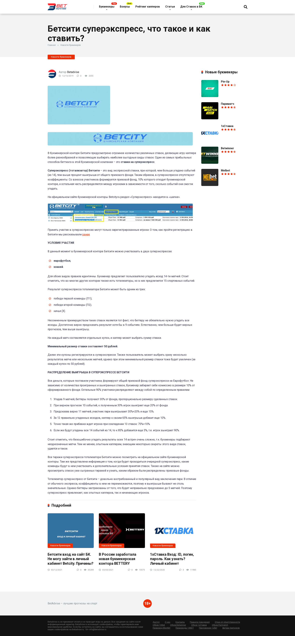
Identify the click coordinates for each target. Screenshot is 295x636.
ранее (86, 234)
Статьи (170, 6)
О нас (167, 622)
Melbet (225, 170)
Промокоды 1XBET (184, 628)
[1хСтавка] (209, 140)
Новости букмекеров (70, 45)
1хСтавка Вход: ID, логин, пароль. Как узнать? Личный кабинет (172, 559)
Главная (52, 45)
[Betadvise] (57, 5)
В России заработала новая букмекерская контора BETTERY (117, 559)
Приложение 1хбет (208, 628)
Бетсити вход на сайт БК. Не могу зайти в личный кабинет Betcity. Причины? (70, 559)
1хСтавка (227, 126)
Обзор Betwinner (178, 625)
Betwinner (227, 148)
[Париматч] (209, 118)
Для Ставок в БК (191, 6)
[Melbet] (209, 185)
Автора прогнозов (231, 628)
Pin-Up (225, 81)
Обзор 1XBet (159, 625)
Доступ (156, 622)
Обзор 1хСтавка (199, 625)
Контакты (180, 622)
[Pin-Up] (209, 96)
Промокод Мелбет (161, 628)
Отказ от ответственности (227, 622)
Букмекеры (106, 6)
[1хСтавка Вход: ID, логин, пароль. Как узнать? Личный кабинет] (173, 530)
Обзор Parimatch (220, 625)
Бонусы (125, 6)
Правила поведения (200, 622)
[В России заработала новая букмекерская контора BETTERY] (122, 530)
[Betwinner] (209, 162)
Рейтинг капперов (147, 6)
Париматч (227, 103)
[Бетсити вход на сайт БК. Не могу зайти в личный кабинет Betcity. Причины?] (71, 530)
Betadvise (73, 72)
